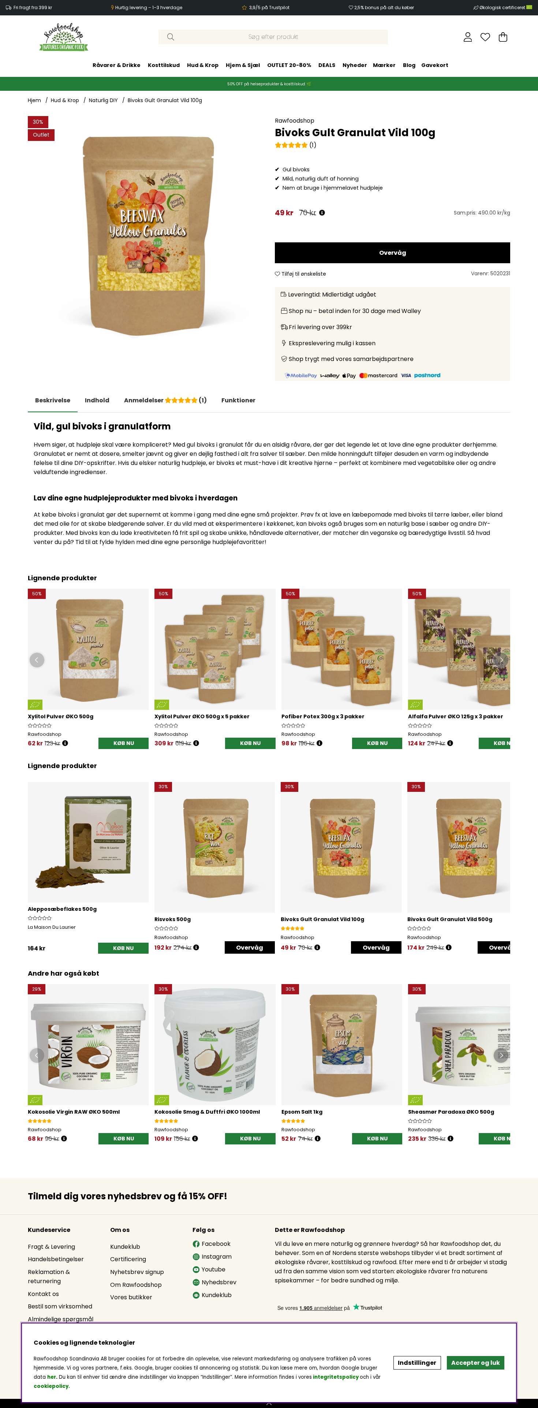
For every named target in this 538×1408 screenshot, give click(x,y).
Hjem (34, 100)
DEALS (326, 65)
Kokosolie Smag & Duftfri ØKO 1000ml (207, 1111)
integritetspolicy (336, 1377)
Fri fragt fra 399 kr (33, 7)
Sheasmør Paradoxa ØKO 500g (451, 1111)
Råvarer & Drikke (117, 65)
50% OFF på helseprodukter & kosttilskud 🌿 (269, 84)
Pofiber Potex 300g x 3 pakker (323, 716)
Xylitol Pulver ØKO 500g (60, 716)
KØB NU (250, 743)
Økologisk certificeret (502, 7)
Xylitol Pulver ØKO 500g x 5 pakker (202, 716)
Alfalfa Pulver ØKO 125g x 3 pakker (455, 716)
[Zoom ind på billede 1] (145, 233)
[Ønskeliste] (485, 37)
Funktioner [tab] (238, 400)
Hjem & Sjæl (243, 65)
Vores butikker (131, 1297)
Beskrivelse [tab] (52, 400)
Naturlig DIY (103, 100)
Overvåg (392, 253)
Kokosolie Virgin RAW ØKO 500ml (74, 1111)
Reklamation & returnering (49, 1276)
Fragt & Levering (51, 1247)
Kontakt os (43, 1294)
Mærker (384, 65)
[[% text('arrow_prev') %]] (34, 858)
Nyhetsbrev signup (137, 1272)
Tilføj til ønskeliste (303, 273)
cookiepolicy (51, 1386)
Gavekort (434, 65)
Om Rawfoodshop (136, 1285)
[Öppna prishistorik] (65, 743)
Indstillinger (417, 1363)
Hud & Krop (202, 65)
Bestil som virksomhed (60, 1306)
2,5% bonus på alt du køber (384, 7)
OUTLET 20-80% (289, 65)
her (51, 1377)
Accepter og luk (475, 1363)
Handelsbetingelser (56, 1259)
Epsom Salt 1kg (301, 1111)
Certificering (128, 1259)
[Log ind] (468, 37)
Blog (409, 65)
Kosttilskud (164, 65)
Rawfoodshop (294, 120)
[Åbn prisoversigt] (322, 212)
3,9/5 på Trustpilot (269, 7)
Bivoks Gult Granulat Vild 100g (165, 100)
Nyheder (355, 65)
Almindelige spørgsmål (60, 1319)
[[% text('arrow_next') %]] (503, 858)
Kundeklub (125, 1247)
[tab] (97, 400)
